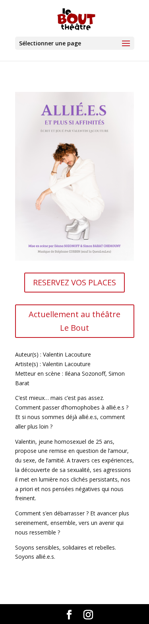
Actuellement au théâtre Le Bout (74, 321)
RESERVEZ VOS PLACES (74, 282)
